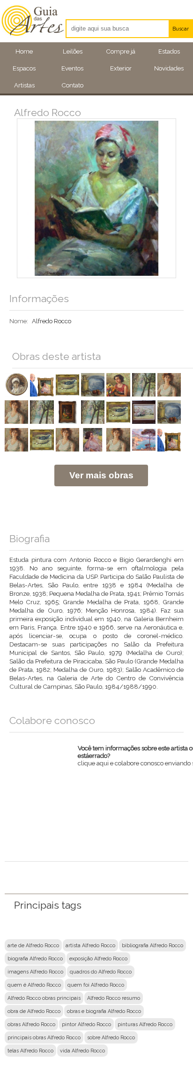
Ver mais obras (101, 475)
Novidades (169, 68)
